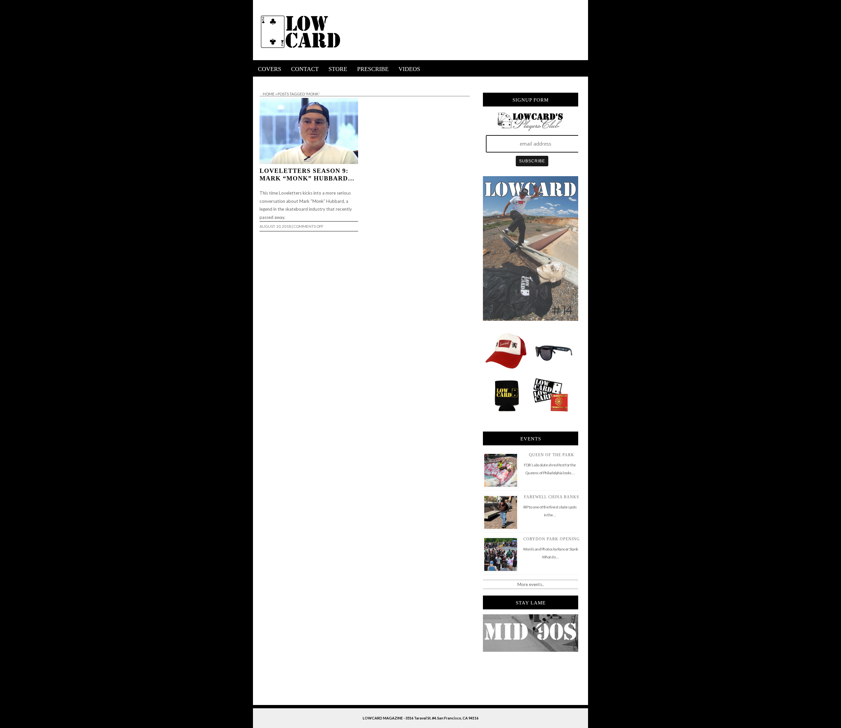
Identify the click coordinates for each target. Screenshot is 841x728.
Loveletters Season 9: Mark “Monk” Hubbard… (307, 174)
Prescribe (373, 69)
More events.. (530, 584)
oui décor (262, 80)
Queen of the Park (551, 455)
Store (338, 69)
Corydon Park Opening (551, 539)
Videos (409, 69)
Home (269, 94)
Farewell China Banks (551, 497)
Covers (269, 69)
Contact (305, 69)
